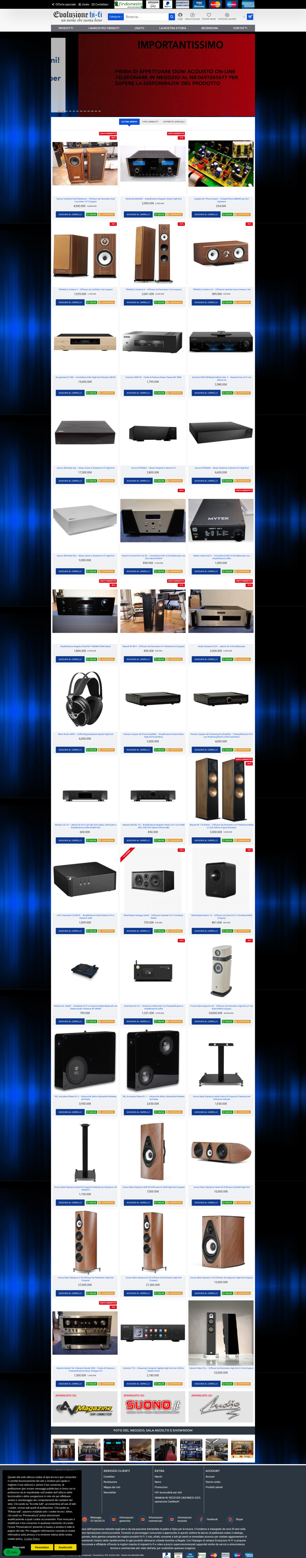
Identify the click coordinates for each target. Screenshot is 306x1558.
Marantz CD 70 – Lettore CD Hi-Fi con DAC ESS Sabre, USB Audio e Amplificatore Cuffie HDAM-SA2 (85, 826)
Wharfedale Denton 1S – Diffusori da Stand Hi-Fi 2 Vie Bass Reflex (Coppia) (221, 916)
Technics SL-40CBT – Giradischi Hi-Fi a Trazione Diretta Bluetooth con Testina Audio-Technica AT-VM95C (85, 1007)
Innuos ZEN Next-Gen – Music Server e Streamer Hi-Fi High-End (85, 468)
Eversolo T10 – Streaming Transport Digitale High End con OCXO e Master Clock (153, 1369)
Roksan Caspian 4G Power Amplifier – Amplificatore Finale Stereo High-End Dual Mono (154, 735)
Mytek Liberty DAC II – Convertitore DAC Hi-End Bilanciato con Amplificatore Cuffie (221, 557)
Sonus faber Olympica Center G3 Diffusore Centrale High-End (222, 1187)
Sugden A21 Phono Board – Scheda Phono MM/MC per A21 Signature (221, 200)
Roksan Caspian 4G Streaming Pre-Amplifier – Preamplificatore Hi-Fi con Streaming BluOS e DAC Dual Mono (222, 735)
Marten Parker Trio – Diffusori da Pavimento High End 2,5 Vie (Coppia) (222, 1368)
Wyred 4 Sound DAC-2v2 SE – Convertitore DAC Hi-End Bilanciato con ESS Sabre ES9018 (153, 557)
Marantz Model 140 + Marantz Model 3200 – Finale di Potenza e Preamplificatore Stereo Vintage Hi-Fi (86, 1369)
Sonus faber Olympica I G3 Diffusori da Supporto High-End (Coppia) (221, 1277)
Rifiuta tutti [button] (19, 1547)
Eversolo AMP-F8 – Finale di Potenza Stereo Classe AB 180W (154, 377)
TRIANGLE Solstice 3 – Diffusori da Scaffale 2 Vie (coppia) (86, 289)
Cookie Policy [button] (32, 1539)
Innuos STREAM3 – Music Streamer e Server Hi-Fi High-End (222, 468)
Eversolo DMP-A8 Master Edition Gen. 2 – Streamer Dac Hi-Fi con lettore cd (221, 378)
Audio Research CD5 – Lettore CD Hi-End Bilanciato (221, 646)
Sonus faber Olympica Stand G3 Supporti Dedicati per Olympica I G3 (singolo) (85, 1188)
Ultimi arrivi (129, 121)
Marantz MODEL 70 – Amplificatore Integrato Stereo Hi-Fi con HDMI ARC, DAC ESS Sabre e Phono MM (154, 826)
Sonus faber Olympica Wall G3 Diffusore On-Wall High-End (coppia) (154, 1187)
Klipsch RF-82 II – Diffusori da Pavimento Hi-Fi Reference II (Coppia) (154, 646)
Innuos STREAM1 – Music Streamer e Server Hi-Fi (153, 468)
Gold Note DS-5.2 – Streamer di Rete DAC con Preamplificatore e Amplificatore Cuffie (153, 1007)
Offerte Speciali (174, 121)
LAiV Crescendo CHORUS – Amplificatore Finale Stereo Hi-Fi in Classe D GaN (85, 916)
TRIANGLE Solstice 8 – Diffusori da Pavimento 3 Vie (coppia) (154, 289)
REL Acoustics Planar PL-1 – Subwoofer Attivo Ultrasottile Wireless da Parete (153, 1097)
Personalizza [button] (42, 1547)
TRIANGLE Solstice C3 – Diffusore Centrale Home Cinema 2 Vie (222, 289)
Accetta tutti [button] (65, 1547)
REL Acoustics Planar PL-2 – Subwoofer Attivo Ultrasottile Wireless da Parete (85, 1097)
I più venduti (150, 121)
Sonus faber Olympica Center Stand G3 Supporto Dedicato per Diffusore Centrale (221, 1097)
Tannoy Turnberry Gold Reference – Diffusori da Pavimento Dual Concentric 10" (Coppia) (85, 200)
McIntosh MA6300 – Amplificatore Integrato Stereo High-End (154, 199)
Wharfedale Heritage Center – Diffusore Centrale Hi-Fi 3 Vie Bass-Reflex (153, 916)
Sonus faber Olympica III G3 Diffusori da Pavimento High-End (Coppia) (154, 1279)
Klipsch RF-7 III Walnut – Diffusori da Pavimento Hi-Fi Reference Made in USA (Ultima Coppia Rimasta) (222, 826)
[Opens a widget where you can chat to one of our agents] (12, 1552)
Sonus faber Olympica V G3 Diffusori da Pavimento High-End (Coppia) (85, 1279)
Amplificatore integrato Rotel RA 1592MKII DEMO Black (85, 646)
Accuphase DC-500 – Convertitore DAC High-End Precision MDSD (86, 377)
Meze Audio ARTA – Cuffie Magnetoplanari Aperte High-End (85, 734)
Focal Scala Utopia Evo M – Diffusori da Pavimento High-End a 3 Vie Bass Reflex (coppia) (221, 1007)
